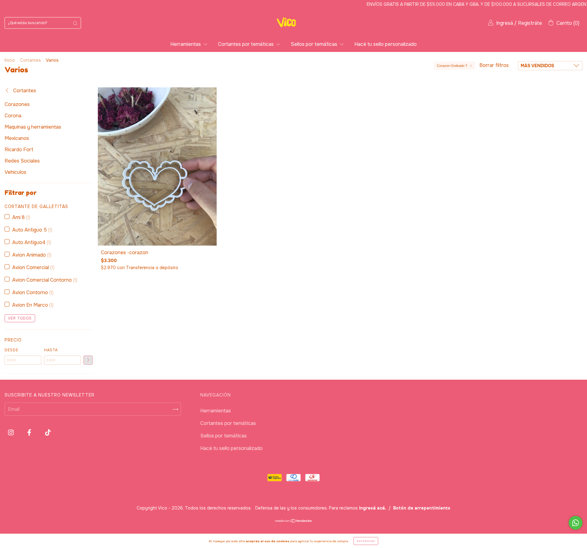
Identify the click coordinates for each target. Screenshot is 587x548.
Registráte (530, 23)
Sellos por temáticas (314, 44)
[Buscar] (75, 22)
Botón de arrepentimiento (421, 508)
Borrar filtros (494, 65)
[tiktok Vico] (48, 432)
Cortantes (30, 60)
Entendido (366, 541)
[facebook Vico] (30, 432)
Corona (13, 115)
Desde (11, 350)
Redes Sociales (22, 161)
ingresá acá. (372, 508)
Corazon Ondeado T (452, 66)
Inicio (10, 60)
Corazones (17, 104)
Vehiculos (15, 172)
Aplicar (88, 360)
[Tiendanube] (294, 521)
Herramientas (186, 44)
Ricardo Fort (19, 149)
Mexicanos (17, 138)
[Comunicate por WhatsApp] (575, 523)
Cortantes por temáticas (246, 44)
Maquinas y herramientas (33, 127)
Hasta (51, 350)
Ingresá (504, 23)
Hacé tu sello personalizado (385, 44)
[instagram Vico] (11, 432)
